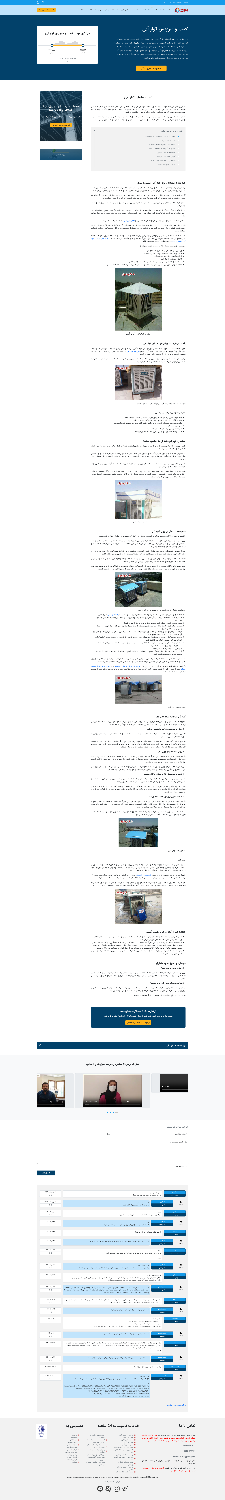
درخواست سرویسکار (46, 9)
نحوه (165, 152)
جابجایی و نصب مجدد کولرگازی (97, 1451)
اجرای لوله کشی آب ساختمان (123, 1447)
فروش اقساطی (72, 1450)
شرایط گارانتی (61, 154)
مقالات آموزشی (72, 1445)
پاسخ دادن (174, 1195)
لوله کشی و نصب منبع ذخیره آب (123, 1458)
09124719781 (188, 1445)
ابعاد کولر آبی (113, 614)
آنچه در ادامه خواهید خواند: (172, 131)
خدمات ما (74, 1437)
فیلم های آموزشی (71, 1447)
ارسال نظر (46, 1172)
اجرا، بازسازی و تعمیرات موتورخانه (97, 1436)
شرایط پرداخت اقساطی (61, 125)
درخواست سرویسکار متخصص (138, 1022)
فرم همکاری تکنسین (70, 1452)
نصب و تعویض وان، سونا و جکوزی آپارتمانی (96, 1446)
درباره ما (98, 9)
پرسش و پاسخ (72, 1455)
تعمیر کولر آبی (129, 220)
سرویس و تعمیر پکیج (126, 1435)
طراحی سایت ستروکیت (112, 1481)
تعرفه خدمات (72, 1442)
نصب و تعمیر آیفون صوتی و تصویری (95, 1458)
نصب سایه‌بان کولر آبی (168, 140)
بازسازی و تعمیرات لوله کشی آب (123, 1451)
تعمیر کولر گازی (128, 1437)
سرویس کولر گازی (127, 1440)
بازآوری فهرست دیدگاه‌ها (176, 1405)
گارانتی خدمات (72, 1459)
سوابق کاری (125, 9)
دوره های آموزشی (111, 9)
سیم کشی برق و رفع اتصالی (96, 1455)
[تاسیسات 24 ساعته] (181, 10)
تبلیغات (74, 1462)
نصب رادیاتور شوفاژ (98, 1442)
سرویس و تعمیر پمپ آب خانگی (125, 1468)
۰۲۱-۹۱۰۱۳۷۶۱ (167, 2)
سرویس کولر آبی (133, 351)
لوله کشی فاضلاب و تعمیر (124, 1455)
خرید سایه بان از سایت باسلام (127, 666)
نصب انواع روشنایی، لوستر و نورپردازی (95, 1463)
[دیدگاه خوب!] (51, 1195)
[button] (143, 10)
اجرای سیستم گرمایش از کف (95, 1440)
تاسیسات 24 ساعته (162, 9)
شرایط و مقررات (72, 1457)
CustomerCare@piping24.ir (183, 1456)
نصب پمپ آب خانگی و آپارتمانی (125, 1463)
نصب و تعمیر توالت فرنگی (124, 1472)
